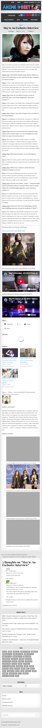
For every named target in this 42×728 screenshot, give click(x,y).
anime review (27, 656)
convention (28, 661)
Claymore (28, 659)
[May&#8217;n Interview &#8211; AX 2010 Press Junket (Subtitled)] (28, 352)
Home (12, 2)
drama (20, 664)
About (19, 2)
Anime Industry (17, 656)
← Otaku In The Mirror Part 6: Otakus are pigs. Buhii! (18, 557)
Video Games (34, 20)
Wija (11, 583)
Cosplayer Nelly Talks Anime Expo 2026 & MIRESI (18, 623)
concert (21, 661)
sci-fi (19, 673)
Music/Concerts (9, 20)
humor (31, 666)
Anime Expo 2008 (18, 654)
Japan (11, 669)
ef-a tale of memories (8, 666)
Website (5, 427)
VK (25, 392)
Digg (27, 392)
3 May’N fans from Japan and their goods (9, 380)
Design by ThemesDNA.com (10, 725)
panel (22, 671)
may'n (17, 394)
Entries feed (6, 699)
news (4, 671)
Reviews (25, 20)
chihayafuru (6, 659)
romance (5, 673)
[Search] (33, 15)
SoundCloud (30, 427)
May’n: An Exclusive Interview (21, 28)
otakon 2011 (10, 671)
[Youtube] (30, 15)
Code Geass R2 (7, 661)
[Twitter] (21, 15)
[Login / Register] (38, 15)
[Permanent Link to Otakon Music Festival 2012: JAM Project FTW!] (23, 516)
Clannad (21, 659)
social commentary (8, 676)
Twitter (10, 392)
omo (11, 571)
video (17, 676)
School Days (13, 673)
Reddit (22, 392)
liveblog (17, 669)
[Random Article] (36, 15)
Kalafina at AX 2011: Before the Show (18, 546)
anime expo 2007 (7, 654)
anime (9, 652)
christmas (14, 659)
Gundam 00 (19, 666)
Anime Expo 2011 (7, 656)
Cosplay (14, 664)
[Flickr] (27, 15)
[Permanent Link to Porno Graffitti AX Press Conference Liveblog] (23, 461)
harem (26, 666)
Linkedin (32, 392)
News (18, 20)
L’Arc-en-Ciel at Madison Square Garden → (15, 554)
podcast (28, 671)
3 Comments (30, 31)
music (32, 669)
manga (23, 669)
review (34, 671)
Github (23, 427)
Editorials (26, 664)
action (5, 652)
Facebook (17, 392)
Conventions (11, 15)
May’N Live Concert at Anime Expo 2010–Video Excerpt (9, 360)
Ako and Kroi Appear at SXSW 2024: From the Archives (20, 629)
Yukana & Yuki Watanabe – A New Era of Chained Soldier (20, 640)
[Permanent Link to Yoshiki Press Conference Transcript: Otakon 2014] (23, 489)
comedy (15, 661)
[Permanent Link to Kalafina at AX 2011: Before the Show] (23, 544)
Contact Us (27, 2)
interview (11, 394)
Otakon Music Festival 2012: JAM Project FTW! (21, 518)
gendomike (11, 31)
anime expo (34, 652)
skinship (25, 673)
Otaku (17, 671)
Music (21, 25)
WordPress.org (7, 705)
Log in (4, 695)
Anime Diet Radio (25, 652)
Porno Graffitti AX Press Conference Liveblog (21, 463)
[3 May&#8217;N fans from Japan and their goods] (10, 373)
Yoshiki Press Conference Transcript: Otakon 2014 (22, 491)
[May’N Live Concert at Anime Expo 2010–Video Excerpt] (10, 352)
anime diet (16, 652)
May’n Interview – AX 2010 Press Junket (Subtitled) (27, 360)
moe (28, 669)
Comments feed (7, 702)
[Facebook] (24, 15)
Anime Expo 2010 (28, 654)
